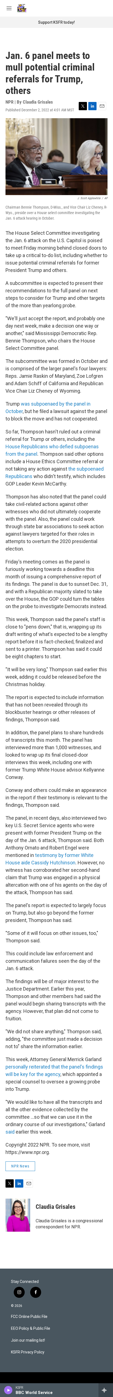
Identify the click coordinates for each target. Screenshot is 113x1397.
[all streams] (105, 1390)
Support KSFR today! (56, 22)
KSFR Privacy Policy (27, 1352)
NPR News (20, 1166)
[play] (8, 1390)
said (10, 1132)
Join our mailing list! (28, 1340)
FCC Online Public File (29, 1317)
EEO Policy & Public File (30, 1328)
